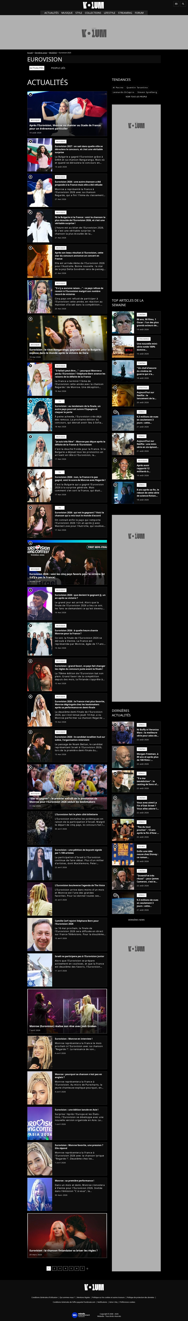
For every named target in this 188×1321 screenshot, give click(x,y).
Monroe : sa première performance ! (74, 1180)
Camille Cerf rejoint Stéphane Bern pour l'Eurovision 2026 (77, 922)
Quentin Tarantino (137, 87)
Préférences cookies (127, 1302)
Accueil (30, 53)
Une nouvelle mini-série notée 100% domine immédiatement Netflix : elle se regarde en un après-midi (147, 352)
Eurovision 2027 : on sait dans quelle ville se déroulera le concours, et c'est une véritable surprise (79, 149)
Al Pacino (118, 87)
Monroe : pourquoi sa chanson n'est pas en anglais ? (78, 1076)
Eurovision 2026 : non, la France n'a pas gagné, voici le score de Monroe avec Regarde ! (80, 479)
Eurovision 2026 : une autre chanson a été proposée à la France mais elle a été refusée (78, 183)
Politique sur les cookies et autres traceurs (108, 1297)
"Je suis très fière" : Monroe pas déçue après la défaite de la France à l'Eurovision (80, 443)
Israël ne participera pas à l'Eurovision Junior (79, 956)
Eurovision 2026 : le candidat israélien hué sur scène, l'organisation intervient (80, 738)
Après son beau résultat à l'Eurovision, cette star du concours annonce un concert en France (79, 255)
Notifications (102, 1302)
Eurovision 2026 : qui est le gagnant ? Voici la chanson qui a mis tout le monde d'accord (79, 514)
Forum (139, 12)
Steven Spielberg (147, 92)
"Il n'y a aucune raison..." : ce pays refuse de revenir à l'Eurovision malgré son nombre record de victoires (79, 291)
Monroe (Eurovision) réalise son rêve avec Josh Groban (62, 1026)
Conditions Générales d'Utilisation (45, 1297)
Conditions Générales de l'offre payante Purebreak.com (74, 1302)
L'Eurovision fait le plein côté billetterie (76, 814)
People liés (58, 68)
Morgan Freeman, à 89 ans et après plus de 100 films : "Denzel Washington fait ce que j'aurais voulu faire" (147, 763)
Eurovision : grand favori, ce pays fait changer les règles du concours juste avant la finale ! (80, 667)
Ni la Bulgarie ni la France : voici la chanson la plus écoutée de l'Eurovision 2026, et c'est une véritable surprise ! (80, 220)
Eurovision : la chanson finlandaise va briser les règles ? (63, 1250)
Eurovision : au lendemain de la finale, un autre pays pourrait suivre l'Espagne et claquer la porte (78, 409)
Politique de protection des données (140, 1297)
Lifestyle (109, 12)
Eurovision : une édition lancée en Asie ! (76, 1109)
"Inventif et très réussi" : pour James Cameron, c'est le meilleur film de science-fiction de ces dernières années (148, 884)
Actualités (51, 12)
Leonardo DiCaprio (123, 92)
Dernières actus (41, 53)
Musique (67, 12)
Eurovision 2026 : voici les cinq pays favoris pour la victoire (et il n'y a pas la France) (67, 575)
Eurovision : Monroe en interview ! (73, 1038)
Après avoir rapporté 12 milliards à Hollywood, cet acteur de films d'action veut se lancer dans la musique (145, 476)
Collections (93, 12)
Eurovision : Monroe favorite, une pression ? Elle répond (79, 1147)
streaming (125, 12)
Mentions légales (83, 1297)
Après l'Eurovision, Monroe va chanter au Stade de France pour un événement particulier (65, 127)
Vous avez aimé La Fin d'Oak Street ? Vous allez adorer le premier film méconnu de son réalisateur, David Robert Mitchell (147, 811)
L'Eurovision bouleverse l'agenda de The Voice (80, 885)
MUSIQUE (53, 53)
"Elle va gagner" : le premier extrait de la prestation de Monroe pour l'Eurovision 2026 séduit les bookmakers (63, 800)
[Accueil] (94, 5)
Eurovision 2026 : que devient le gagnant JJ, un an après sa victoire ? (80, 596)
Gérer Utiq (113, 1302)
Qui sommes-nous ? (67, 1297)
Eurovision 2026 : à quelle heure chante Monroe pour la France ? (76, 632)
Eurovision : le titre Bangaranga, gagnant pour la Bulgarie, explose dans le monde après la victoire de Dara (65, 351)
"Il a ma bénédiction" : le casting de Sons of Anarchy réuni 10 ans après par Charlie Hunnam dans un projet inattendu (147, 789)
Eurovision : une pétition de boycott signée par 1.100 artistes (78, 851)
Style (78, 12)
